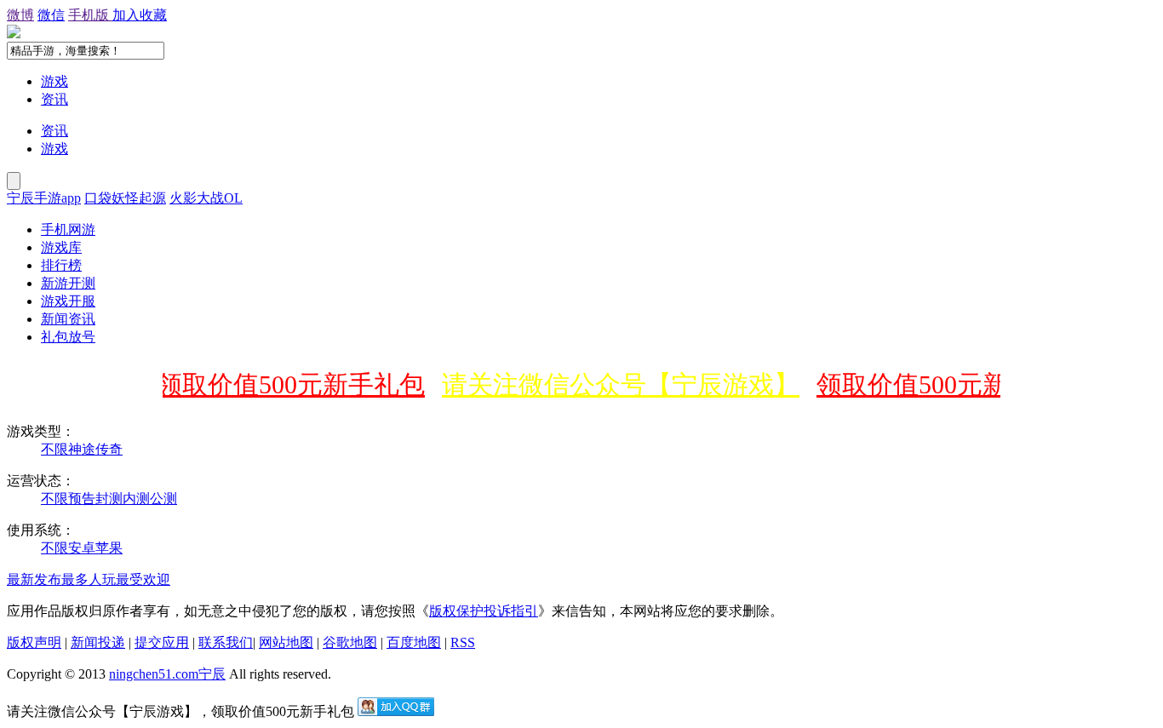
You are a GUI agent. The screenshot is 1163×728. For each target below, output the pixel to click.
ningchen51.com (153, 674)
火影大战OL (206, 198)
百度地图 (414, 642)
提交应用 (162, 642)
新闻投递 (98, 642)
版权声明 (34, 642)
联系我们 (225, 642)
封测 (109, 498)
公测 (163, 498)
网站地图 (286, 642)
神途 (81, 449)
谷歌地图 (350, 642)
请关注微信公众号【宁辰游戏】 (615, 384)
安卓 (81, 548)
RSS (462, 642)
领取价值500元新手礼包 (286, 384)
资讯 (54, 99)
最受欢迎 (143, 579)
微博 (20, 15)
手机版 (90, 15)
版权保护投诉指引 (483, 611)
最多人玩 (88, 579)
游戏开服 (68, 301)
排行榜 (61, 265)
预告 (81, 498)
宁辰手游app (44, 198)
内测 (136, 498)
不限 (54, 449)
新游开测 (68, 283)
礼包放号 (68, 337)
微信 (51, 15)
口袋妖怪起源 (125, 198)
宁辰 (212, 674)
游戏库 (61, 247)
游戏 (54, 81)
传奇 (109, 449)
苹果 (109, 548)
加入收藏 (139, 15)
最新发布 (34, 579)
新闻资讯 (68, 319)
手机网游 (68, 229)
